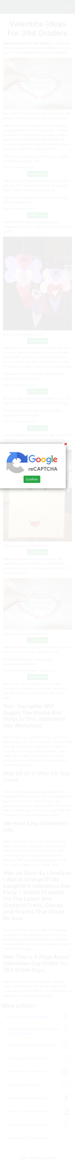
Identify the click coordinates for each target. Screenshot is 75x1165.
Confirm (32, 479)
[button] (37, 582)
